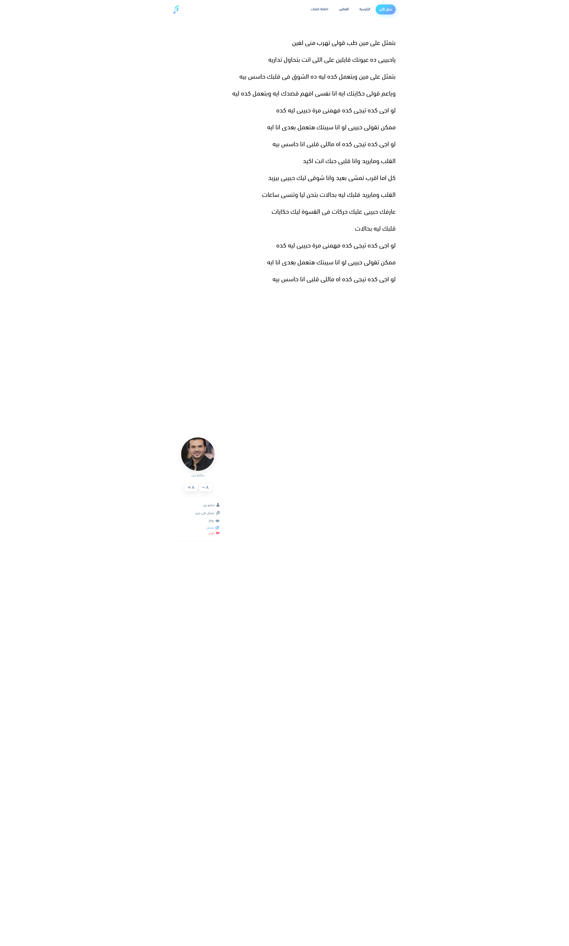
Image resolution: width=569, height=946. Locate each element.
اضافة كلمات (319, 9)
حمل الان (385, 9)
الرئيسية (364, 9)
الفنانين (344, 9)
